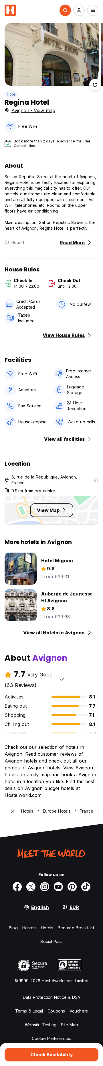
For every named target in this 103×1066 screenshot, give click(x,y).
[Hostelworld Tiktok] (85, 886)
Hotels (47, 927)
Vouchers (79, 1011)
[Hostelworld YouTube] (58, 886)
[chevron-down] (62, 679)
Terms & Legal (29, 1011)
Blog (13, 927)
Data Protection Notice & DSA (51, 997)
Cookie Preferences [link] (51, 1038)
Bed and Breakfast (76, 927)
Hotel (11, 94)
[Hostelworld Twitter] (30, 886)
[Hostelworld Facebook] (17, 886)
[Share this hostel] (95, 84)
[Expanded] (12, 811)
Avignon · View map (33, 110)
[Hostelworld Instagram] (44, 886)
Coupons (56, 1011)
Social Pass (51, 941)
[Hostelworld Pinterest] (72, 886)
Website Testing (40, 1024)
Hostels (29, 927)
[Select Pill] (65, 10)
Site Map (69, 1024)
